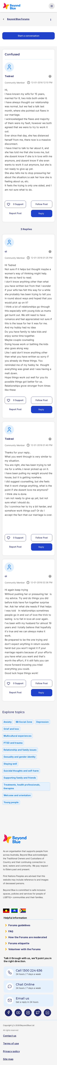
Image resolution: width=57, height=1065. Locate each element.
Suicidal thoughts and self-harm (21, 770)
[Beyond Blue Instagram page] (28, 1014)
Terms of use (11, 1043)
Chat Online (25, 984)
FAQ (10, 931)
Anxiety (8, 722)
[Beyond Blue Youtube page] (18, 1014)
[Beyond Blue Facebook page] (8, 1014)
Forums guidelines (19, 925)
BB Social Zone (24, 722)
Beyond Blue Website (14, 838)
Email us (22, 998)
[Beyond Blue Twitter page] (38, 1014)
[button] (8, 204)
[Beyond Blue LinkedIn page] (47, 1014)
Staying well (10, 763)
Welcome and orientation (17, 795)
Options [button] (52, 19)
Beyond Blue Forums (11, 6)
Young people (11, 802)
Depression (42, 722)
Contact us (9, 1035)
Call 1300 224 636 (29, 970)
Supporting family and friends (20, 777)
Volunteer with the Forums (24, 949)
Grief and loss (11, 729)
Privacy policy (11, 1051)
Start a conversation (28, 35)
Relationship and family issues (20, 749)
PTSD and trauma (13, 743)
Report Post (15, 213)
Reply (41, 213)
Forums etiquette (18, 943)
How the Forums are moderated (27, 937)
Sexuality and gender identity (19, 756)
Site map (8, 1059)
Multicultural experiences (17, 736)
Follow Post (42, 204)
